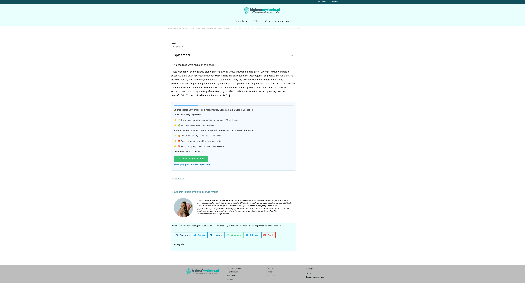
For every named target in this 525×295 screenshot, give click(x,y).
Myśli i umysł (199, 28)
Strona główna (174, 28)
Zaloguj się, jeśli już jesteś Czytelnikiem (192, 165)
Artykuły (239, 21)
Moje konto (322, 2)
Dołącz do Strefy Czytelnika (191, 159)
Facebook (271, 268)
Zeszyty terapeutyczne (277, 21)
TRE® (256, 21)
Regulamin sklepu (234, 272)
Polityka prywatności (235, 268)
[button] (292, 55)
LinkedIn (270, 272)
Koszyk (335, 2)
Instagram (271, 276)
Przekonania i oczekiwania (219, 28)
